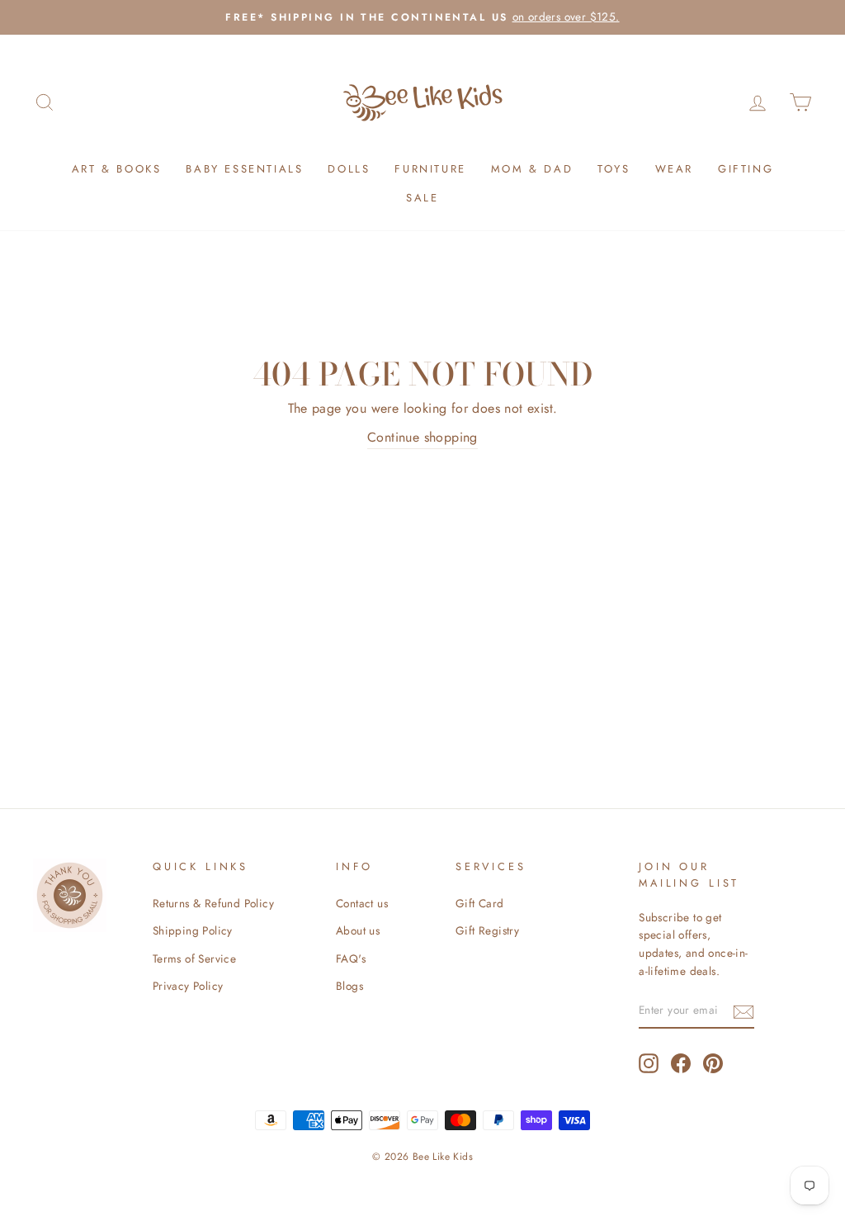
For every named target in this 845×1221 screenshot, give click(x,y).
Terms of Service (194, 958)
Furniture (429, 169)
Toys (613, 169)
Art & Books (117, 169)
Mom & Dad (532, 169)
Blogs (349, 985)
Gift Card (480, 903)
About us (358, 930)
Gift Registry (487, 930)
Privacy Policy (188, 985)
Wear (674, 169)
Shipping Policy (193, 930)
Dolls (349, 169)
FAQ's (351, 958)
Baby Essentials (244, 169)
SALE (422, 198)
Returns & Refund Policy (213, 903)
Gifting (745, 169)
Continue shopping (422, 437)
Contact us (362, 903)
